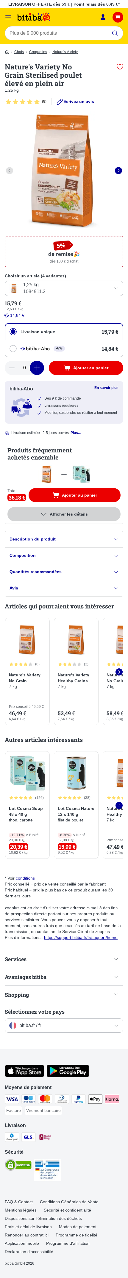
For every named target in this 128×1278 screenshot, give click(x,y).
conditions (25, 878)
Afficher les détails (69, 514)
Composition (23, 555)
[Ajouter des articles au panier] (37, 368)
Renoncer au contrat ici (27, 1235)
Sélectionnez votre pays (35, 1011)
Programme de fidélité (76, 1235)
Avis (14, 588)
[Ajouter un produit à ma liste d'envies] (120, 66)
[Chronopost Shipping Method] (12, 1138)
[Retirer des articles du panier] (12, 368)
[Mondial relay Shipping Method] (45, 1138)
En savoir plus (106, 388)
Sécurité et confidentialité (67, 1210)
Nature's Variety (65, 52)
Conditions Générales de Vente (69, 1201)
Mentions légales (21, 1210)
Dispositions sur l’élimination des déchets (43, 1218)
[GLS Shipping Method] (28, 1138)
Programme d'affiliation (68, 1243)
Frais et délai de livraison (28, 1226)
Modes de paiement (77, 1226)
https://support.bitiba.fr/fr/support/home (81, 937)
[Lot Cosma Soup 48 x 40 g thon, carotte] (81, 474)
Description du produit (33, 539)
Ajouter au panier (86, 496)
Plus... (76, 433)
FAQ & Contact (19, 1201)
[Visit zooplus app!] (24, 1075)
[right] (118, 170)
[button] (24, 840)
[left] (9, 170)
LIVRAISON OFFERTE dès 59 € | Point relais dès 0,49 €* (64, 4)
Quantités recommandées (36, 571)
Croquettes (38, 52)
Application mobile (22, 1243)
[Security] (18, 1166)
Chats (19, 52)
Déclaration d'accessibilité (29, 1251)
